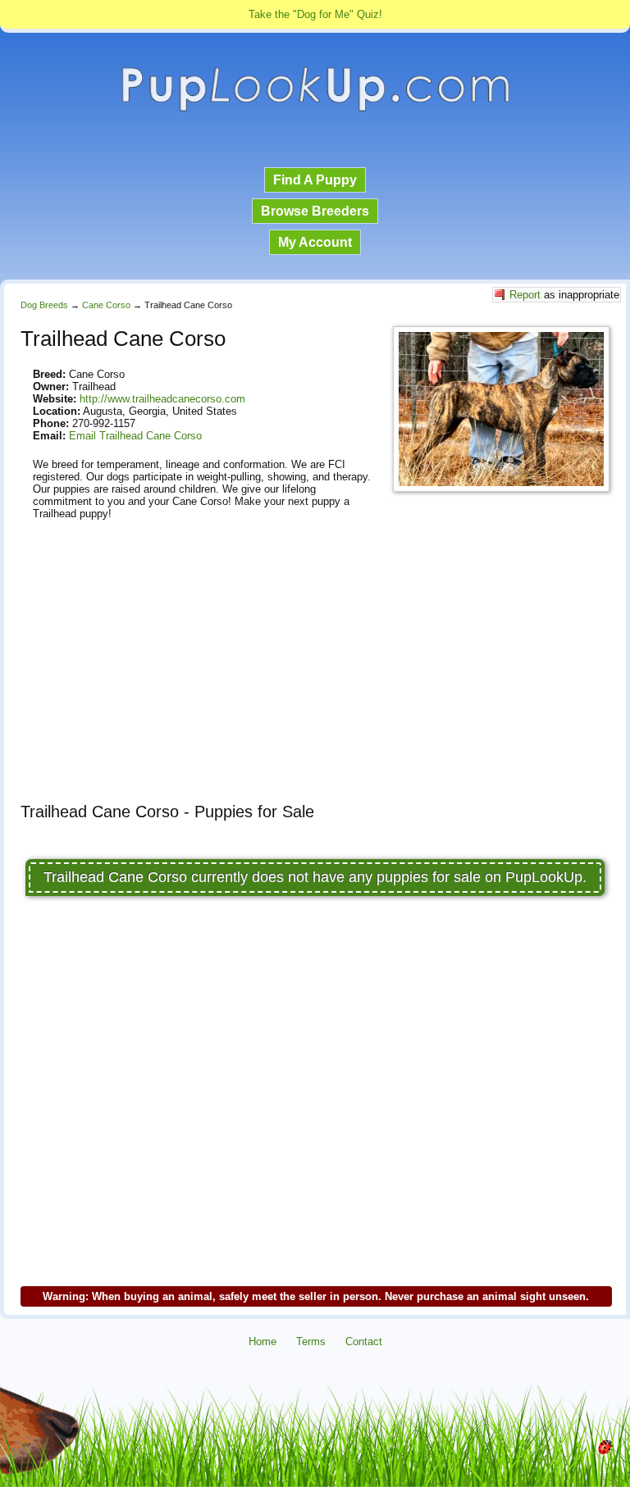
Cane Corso (106, 305)
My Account (315, 242)
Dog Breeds (44, 305)
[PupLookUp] (315, 109)
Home (262, 1341)
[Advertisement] (315, 675)
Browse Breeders (315, 211)
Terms (311, 1341)
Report (525, 295)
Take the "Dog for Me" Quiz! (315, 14)
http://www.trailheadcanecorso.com (162, 399)
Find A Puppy (315, 180)
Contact (363, 1341)
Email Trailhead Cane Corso (135, 436)
